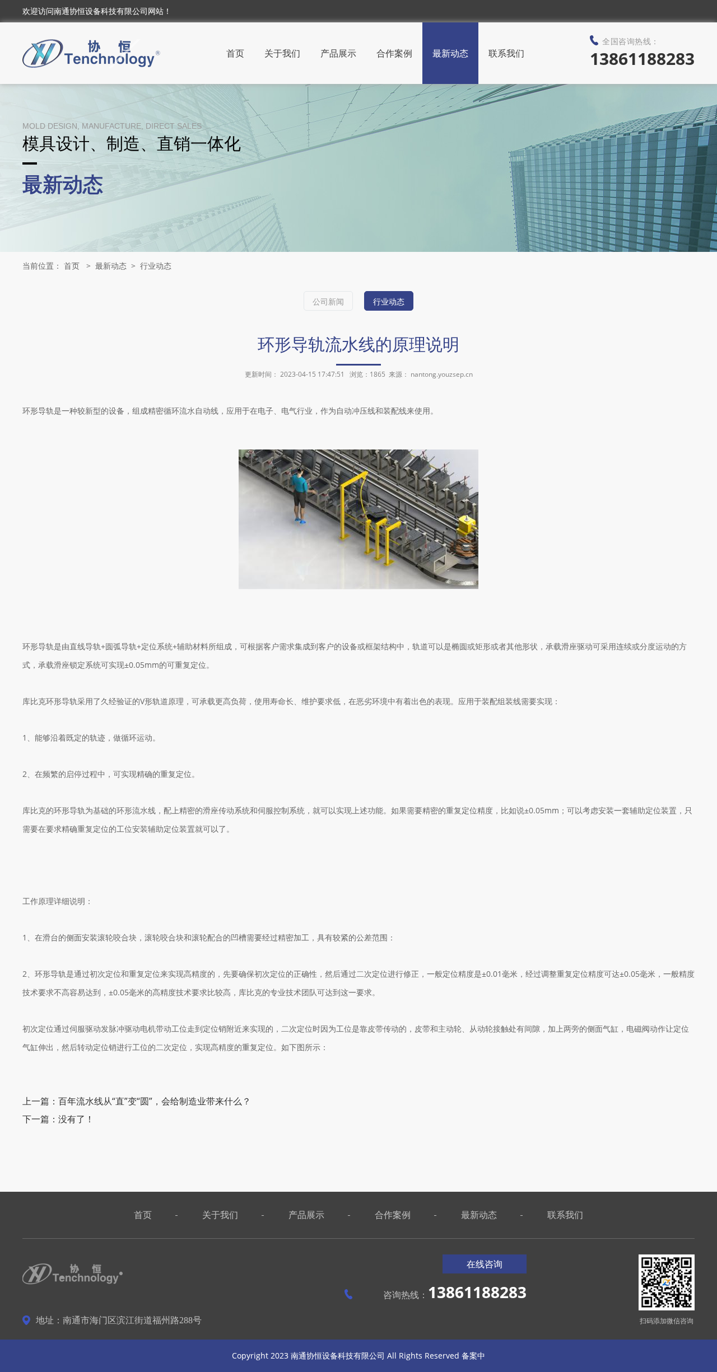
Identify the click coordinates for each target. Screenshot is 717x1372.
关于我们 (282, 53)
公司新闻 (328, 301)
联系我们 (506, 53)
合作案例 (394, 53)
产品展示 (338, 53)
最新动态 (450, 53)
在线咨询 (484, 1264)
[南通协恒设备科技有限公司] (91, 53)
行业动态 (155, 265)
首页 (235, 53)
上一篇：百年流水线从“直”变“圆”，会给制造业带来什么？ (136, 1101)
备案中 (473, 1355)
